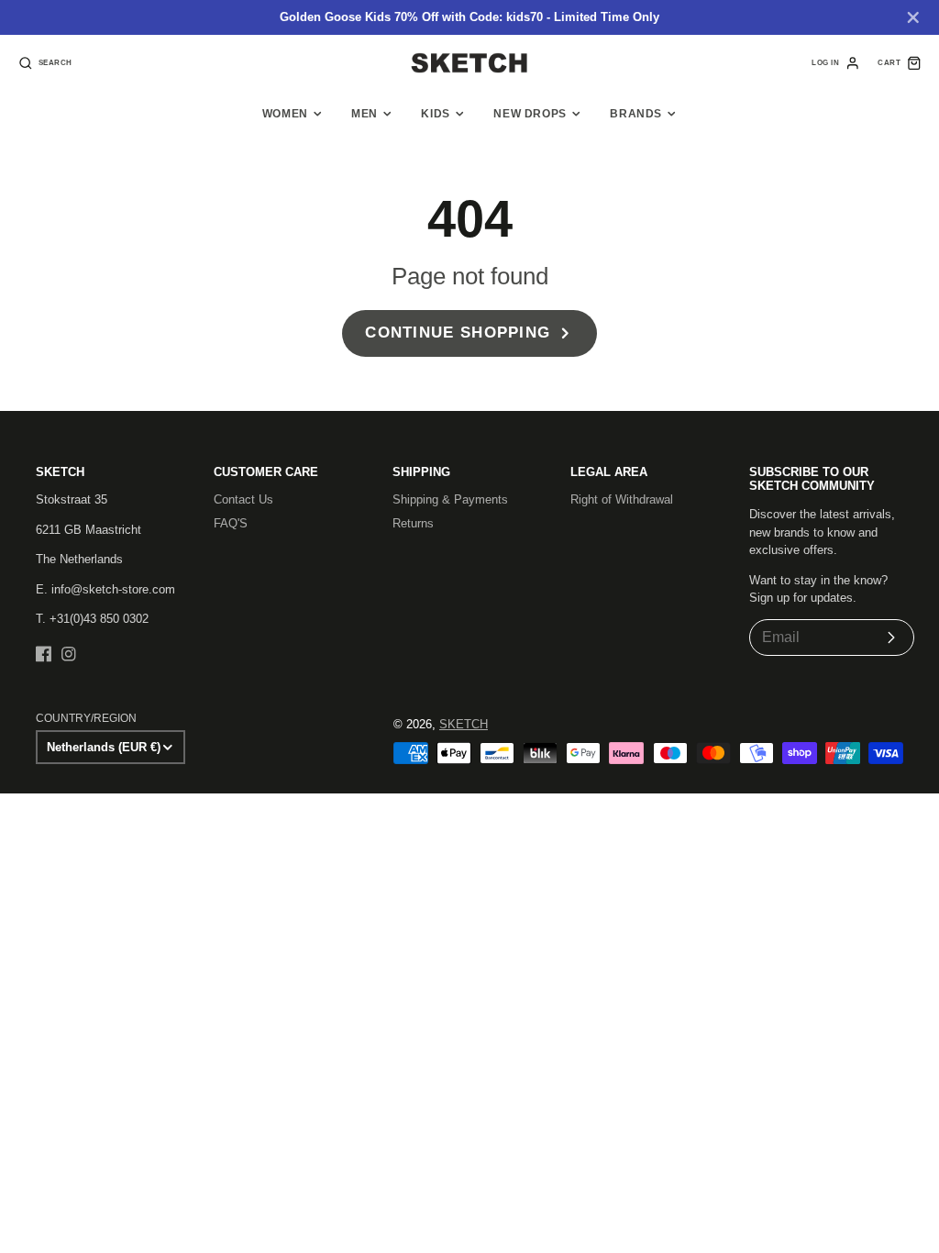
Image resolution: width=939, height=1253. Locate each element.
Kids (435, 113)
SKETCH (463, 724)
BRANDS (636, 113)
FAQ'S (231, 523)
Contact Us (243, 499)
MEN (364, 113)
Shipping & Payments (450, 499)
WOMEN (285, 113)
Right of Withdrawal (621, 499)
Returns (413, 523)
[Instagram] (69, 654)
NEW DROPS (530, 113)
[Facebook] (44, 654)
